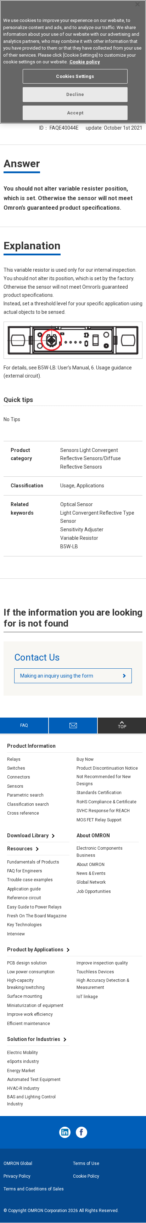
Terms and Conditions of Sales (34, 1189)
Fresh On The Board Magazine (37, 915)
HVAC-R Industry (23, 1088)
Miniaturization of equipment (35, 1005)
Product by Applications (35, 949)
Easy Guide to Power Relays (34, 907)
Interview (16, 934)
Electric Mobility (22, 1052)
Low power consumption (31, 971)
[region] (73, 62)
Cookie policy (84, 61)
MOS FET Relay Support (99, 819)
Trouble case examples (30, 879)
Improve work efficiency (30, 1014)
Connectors (18, 777)
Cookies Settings (75, 76)
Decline (75, 94)
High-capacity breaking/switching (26, 984)
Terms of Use (86, 1163)
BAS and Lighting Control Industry (31, 1100)
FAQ (24, 725)
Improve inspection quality (102, 963)
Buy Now (85, 759)
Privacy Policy (17, 1176)
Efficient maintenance (28, 1023)
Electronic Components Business (100, 852)
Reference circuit (24, 897)
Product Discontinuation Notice (107, 768)
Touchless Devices (95, 971)
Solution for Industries (33, 1039)
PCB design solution (27, 963)
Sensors (15, 786)
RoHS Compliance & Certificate (106, 801)
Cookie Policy (86, 1176)
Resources (20, 848)
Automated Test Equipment (34, 1079)
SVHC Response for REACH (103, 810)
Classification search (28, 804)
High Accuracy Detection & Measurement (103, 984)
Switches (16, 768)
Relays (14, 759)
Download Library (28, 835)
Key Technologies (24, 924)
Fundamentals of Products (33, 862)
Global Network (91, 882)
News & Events (91, 873)
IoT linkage (87, 996)
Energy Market (21, 1070)
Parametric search (25, 795)
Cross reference (23, 813)
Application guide (24, 889)
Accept (75, 112)
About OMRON (91, 864)
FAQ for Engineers (24, 870)
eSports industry (23, 1061)
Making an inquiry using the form (56, 676)
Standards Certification (99, 792)
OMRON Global (18, 1163)
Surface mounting (24, 996)
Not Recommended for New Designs (104, 780)
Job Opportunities (94, 891)
